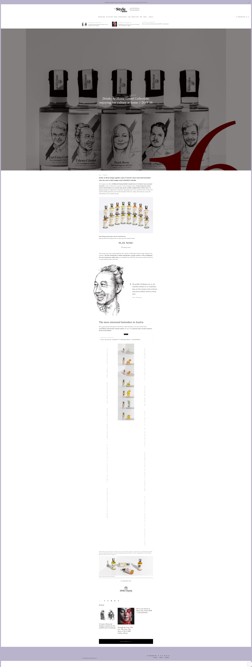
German (139, 346)
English (139, 349)
